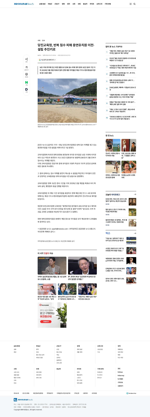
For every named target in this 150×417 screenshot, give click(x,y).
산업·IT (57, 4)
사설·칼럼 (100, 349)
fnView (120, 372)
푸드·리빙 (79, 380)
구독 (27, 85)
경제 (63, 4)
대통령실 (120, 349)
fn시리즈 (99, 375)
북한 (119, 355)
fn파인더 (99, 372)
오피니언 (99, 4)
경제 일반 (79, 349)
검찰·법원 (16, 375)
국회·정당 (120, 352)
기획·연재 (108, 4)
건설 (37, 352)
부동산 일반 (39, 357)
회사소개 (16, 393)
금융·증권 (42, 4)
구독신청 (76, 393)
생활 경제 (79, 352)
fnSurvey (121, 375)
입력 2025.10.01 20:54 (49, 55)
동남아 (85, 4)
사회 (73, 4)
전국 (43, 40)
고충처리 (85, 393)
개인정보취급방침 (38, 393)
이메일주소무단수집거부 (63, 393)
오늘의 (113, 194)
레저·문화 (79, 383)
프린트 (26, 77)
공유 (27, 62)
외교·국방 (120, 357)
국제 (79, 4)
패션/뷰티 (79, 375)
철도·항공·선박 (40, 355)
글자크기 (26, 70)
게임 (58, 355)
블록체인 (59, 360)
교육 (15, 380)
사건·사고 (16, 372)
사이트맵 (94, 393)
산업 (58, 349)
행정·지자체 (17, 377)
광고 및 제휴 (26, 393)
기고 (98, 352)
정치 (68, 4)
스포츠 (79, 377)
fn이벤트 (120, 379)
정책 (37, 349)
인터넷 (58, 357)
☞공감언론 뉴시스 (44, 229)
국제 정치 (38, 375)
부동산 (50, 4)
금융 (15, 349)
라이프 (92, 4)
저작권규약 (50, 393)
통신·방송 (59, 352)
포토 (119, 369)
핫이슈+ (99, 377)
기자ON (120, 382)
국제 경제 (38, 372)
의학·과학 (59, 363)
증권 (15, 352)
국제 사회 (38, 377)
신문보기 (120, 386)
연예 (78, 372)
